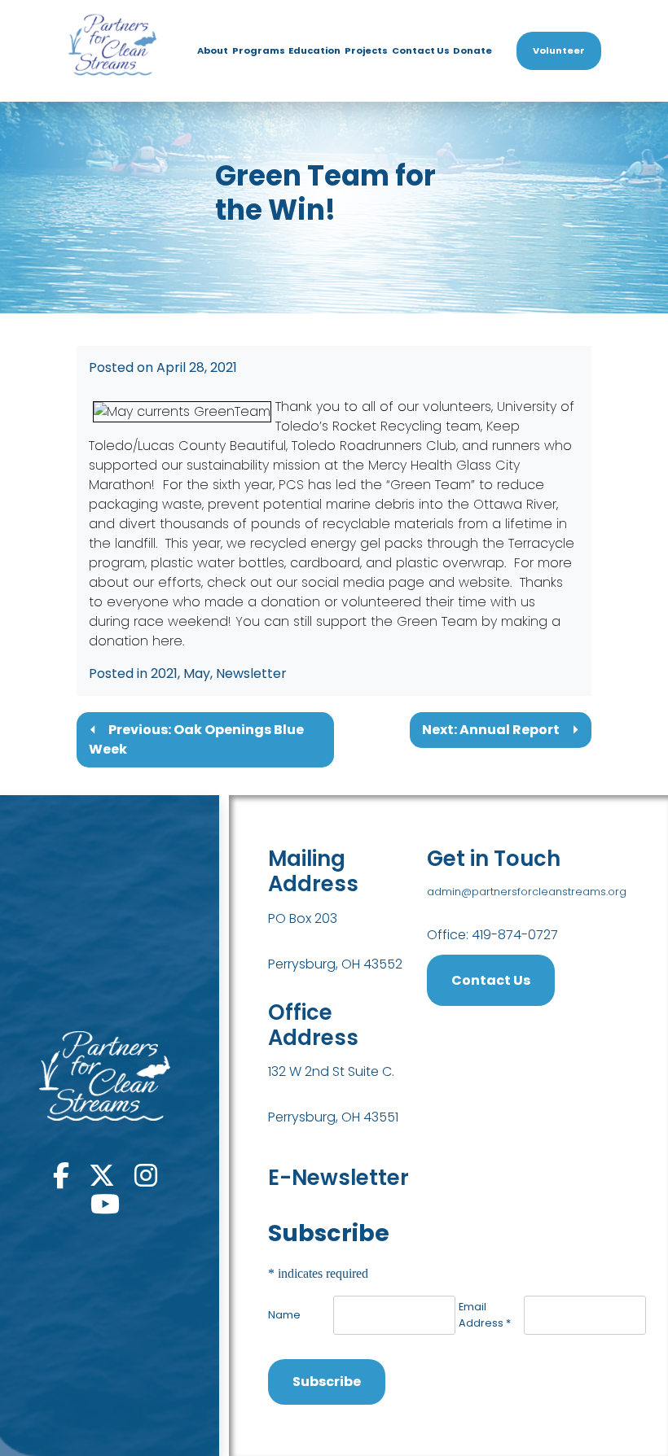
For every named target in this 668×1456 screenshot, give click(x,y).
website (484, 582)
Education (314, 50)
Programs (258, 50)
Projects (366, 50)
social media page (362, 582)
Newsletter (251, 673)
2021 (164, 673)
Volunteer (559, 50)
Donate (472, 50)
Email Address (485, 1314)
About (212, 50)
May (196, 673)
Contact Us (421, 50)
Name (284, 1315)
